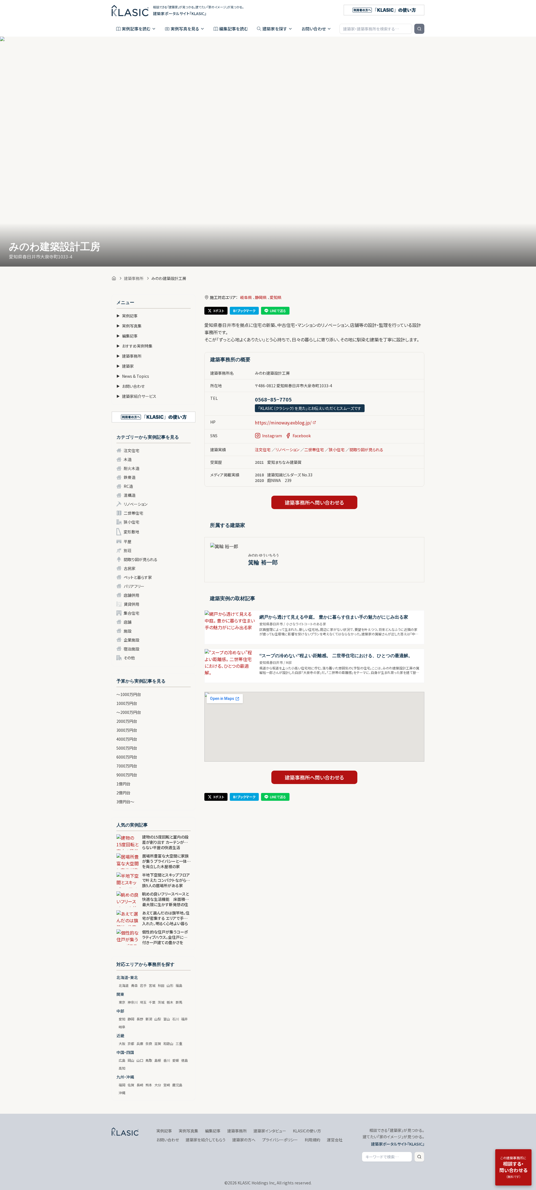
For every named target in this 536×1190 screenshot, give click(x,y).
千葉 (152, 1002)
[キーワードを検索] (419, 29)
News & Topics (132, 376)
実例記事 (127, 316)
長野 (140, 1018)
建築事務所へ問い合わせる (314, 502)
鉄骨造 (129, 477)
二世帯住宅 (133, 513)
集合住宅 (131, 613)
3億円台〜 (125, 801)
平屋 (127, 541)
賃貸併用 (131, 604)
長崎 (140, 1084)
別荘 (127, 550)
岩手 (143, 985)
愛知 (122, 1018)
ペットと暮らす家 (138, 577)
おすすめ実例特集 (134, 346)
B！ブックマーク (244, 310)
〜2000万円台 (128, 712)
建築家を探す (274, 29)
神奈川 (133, 1002)
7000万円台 (126, 766)
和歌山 (168, 1043)
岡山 (131, 1060)
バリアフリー (134, 586)
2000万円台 (126, 721)
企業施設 (131, 640)
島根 (157, 1060)
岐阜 (122, 1026)
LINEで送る (278, 310)
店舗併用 (131, 595)
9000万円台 (126, 775)
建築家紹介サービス (136, 396)
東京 (122, 1002)
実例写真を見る (185, 29)
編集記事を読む (233, 29)
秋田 (161, 985)
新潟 (148, 1018)
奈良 (148, 1043)
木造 (127, 459)
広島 (122, 1060)
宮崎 (166, 1084)
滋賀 (157, 1043)
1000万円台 (126, 703)
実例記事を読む (136, 29)
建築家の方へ (243, 1140)
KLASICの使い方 (307, 1131)
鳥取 (148, 1060)
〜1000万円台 (128, 694)
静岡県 (261, 297)
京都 (131, 1043)
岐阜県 (246, 297)
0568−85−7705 (273, 399)
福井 (184, 1018)
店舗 (127, 622)
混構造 (129, 495)
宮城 (152, 985)
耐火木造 (131, 468)
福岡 (122, 1084)
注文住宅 (131, 450)
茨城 (161, 1002)
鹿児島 (177, 1084)
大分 (157, 1084)
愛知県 (275, 297)
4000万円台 (126, 739)
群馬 (179, 1002)
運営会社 (335, 1140)
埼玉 (143, 1002)
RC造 (128, 486)
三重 (179, 1043)
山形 (170, 985)
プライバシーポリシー (280, 1140)
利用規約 (312, 1140)
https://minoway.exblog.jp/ (283, 422)
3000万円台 (126, 730)
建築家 (125, 366)
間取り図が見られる (140, 559)
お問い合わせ (314, 29)
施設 (127, 631)
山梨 (157, 1018)
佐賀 (131, 1084)
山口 (140, 1060)
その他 (129, 658)
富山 (166, 1018)
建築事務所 (133, 278)
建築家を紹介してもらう (206, 1140)
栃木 (170, 1002)
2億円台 (123, 792)
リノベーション (135, 504)
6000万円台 (126, 757)
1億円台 (123, 784)
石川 (175, 1018)
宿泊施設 (131, 649)
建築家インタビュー (269, 1131)
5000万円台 (126, 748)
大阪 (122, 1043)
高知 (122, 1068)
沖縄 (122, 1092)
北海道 (124, 985)
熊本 (148, 1084)
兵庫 (140, 1043)
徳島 (184, 1060)
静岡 (131, 1018)
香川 (166, 1060)
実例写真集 (129, 326)
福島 (179, 985)
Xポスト (218, 310)
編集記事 (127, 336)
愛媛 (175, 1060)
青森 (134, 985)
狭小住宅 (131, 522)
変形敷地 (131, 532)
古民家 (129, 568)
